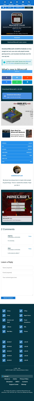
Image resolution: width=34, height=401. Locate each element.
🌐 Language (5, 376)
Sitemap (23, 384)
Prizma (26, 331)
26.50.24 (9, 355)
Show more (17, 71)
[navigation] (5, 2)
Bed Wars (9, 331)
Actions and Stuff (10, 321)
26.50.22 (9, 360)
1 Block (9, 326)
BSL (25, 326)
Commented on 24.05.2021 (14, 249)
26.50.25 (9, 351)
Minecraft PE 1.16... (7, 218)
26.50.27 (9, 342)
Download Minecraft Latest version (17, 42)
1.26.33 (26, 351)
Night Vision (27, 315)
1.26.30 (26, 360)
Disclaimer (9, 381)
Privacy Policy (24, 379)
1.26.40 (26, 346)
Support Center (13, 384)
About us (7, 379)
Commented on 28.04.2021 (14, 237)
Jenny (8, 310)
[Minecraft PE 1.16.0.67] (18, 204)
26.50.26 (9, 346)
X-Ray (25, 310)
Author (15, 379)
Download (17, 37)
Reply (30, 236)
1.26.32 (26, 355)
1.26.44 (26, 342)
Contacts (25, 381)
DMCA (17, 381)
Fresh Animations (27, 321)
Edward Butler (17, 175)
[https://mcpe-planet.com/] (3, 8)
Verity (8, 315)
